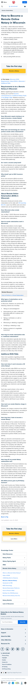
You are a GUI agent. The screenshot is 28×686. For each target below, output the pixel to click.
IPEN (4, 565)
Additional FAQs (5, 83)
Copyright (4, 657)
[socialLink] (2, 649)
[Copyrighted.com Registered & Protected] (4, 682)
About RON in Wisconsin (17, 81)
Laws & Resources (8, 604)
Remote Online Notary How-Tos (11, 595)
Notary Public (7, 557)
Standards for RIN (7, 583)
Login (24, 2)
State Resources (8, 554)
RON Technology (7, 585)
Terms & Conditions (6, 664)
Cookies (4, 660)
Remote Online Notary (9, 568)
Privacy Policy (5, 655)
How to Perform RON (8, 590)
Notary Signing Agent (9, 561)
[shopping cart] (23, 6)
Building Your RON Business (10, 593)
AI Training (4, 666)
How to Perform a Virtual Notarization (13, 295)
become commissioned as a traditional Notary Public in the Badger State (14, 95)
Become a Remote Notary (7, 10)
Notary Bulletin (7, 600)
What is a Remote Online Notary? (12, 573)
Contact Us (4, 662)
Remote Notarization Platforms (11, 588)
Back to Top (4, 517)
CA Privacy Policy (6, 669)
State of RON (6, 575)
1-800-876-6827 (14, 6)
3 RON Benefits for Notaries (10, 578)
